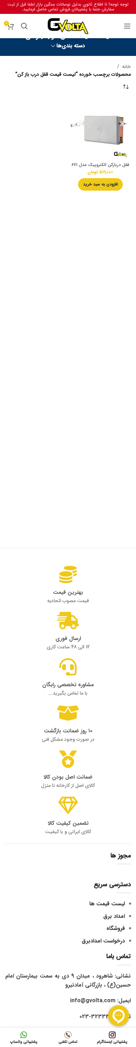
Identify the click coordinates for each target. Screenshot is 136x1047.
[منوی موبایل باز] (127, 26)
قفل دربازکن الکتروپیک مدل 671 (100, 164)
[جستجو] (24, 26)
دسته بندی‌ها (70, 46)
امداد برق (114, 916)
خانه (126, 66)
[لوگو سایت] (68, 26)
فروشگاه (115, 928)
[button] (100, 184)
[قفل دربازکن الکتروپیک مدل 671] (100, 129)
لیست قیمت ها (107, 903)
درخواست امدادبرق (103, 941)
